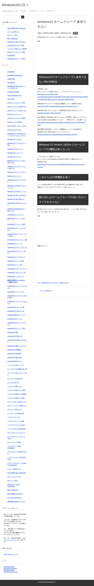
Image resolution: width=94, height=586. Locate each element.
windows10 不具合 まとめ (15, 311)
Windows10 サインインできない (16, 229)
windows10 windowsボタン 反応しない (16, 210)
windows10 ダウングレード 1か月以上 (17, 235)
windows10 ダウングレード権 (17, 239)
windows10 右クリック (14, 319)
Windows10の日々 (15, 5)
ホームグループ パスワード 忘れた (16, 437)
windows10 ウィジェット (15, 214)
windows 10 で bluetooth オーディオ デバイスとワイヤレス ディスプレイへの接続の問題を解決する (17, 135)
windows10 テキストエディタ (17, 247)
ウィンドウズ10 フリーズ (15, 365)
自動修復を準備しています (16, 501)
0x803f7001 (11, 79)
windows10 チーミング (14, 243)
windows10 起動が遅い (14, 357)
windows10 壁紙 (12, 332)
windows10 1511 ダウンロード (16, 204)
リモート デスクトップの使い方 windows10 (17, 464)
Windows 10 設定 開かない (16, 199)
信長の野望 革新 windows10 (16, 28)
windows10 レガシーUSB (15, 45)
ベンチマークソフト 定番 (15, 421)
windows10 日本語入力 (14, 336)
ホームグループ (54, 282)
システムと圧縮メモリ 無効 (16, 390)
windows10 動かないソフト (16, 315)
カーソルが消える (46, 290)
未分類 (75, 33)
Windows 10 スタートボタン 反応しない (16, 161)
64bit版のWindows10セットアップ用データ (16, 87)
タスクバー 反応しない (14, 409)
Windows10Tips (9, 570)
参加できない (64, 282)
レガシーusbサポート (14, 469)
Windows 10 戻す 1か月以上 (16, 42)
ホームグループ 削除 (14, 442)
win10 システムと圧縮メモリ (16, 106)
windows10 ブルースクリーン (17, 268)
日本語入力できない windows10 (14, 485)
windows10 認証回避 (14, 353)
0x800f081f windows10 (14, 75)
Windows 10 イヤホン (14, 139)
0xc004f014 (11, 55)
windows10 (45, 282)
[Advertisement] (62, 55)
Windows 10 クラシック (15, 153)
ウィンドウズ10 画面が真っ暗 (17, 369)
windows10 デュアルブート (16, 257)
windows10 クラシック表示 (16, 224)
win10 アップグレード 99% (16, 52)
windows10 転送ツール (14, 361)
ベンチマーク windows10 (15, 413)
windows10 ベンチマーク (15, 276)
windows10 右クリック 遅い (16, 58)
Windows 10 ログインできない (16, 181)
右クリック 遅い (12, 35)
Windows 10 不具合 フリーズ (16, 191)
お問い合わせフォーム (11, 554)
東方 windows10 (12, 38)
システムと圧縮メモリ (14, 386)
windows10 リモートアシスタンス (17, 302)
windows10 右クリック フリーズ (16, 323)
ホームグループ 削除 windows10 (14, 447)
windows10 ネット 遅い (15, 265)
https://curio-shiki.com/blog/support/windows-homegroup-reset (57, 106)
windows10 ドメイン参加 (15, 261)
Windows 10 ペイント (14, 176)
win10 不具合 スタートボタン (17, 126)
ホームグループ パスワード (16, 432)
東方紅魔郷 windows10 (14, 494)
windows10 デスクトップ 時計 (16, 252)
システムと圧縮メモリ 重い (16, 398)
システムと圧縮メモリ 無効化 (17, 49)
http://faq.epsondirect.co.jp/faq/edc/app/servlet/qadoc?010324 (57, 134)
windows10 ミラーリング (15, 292)
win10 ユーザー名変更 (14, 122)
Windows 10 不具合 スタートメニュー (16, 186)
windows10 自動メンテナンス (17, 346)
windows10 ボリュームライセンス (17, 287)
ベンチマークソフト (14, 417)
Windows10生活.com (10, 572)
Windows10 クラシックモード (16, 219)
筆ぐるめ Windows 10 (14, 497)
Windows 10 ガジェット (15, 149)
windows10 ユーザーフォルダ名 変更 (17, 296)
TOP (11, 11)
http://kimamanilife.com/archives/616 (49, 113)
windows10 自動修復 (14, 349)
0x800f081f (11, 72)
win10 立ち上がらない (14, 130)
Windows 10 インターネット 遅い (16, 144)
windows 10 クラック (14, 157)
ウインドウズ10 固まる (15, 378)
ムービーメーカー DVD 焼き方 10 (16, 458)
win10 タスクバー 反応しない (17, 110)
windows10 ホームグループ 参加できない (16, 281)
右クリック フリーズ (14, 477)
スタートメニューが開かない (16, 405)
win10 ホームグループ (14, 114)
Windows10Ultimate (10, 568)
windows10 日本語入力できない (17, 341)
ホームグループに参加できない (16, 452)
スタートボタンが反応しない (16, 402)
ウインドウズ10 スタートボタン (17, 374)
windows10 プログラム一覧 (16, 272)
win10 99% (11, 99)
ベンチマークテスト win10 (16, 425)
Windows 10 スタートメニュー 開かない (16, 167)
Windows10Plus (9, 567)
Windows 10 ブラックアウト (16, 172)
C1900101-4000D (13, 92)
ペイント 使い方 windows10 (16, 429)
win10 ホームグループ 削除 (16, 118)
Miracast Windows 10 (14, 95)
